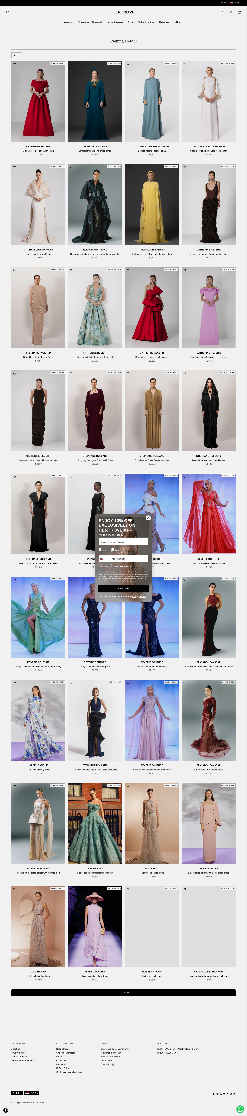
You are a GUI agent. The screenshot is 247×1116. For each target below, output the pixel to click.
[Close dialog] (148, 517)
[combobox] (104, 558)
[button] (5, 1110)
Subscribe (123, 588)
